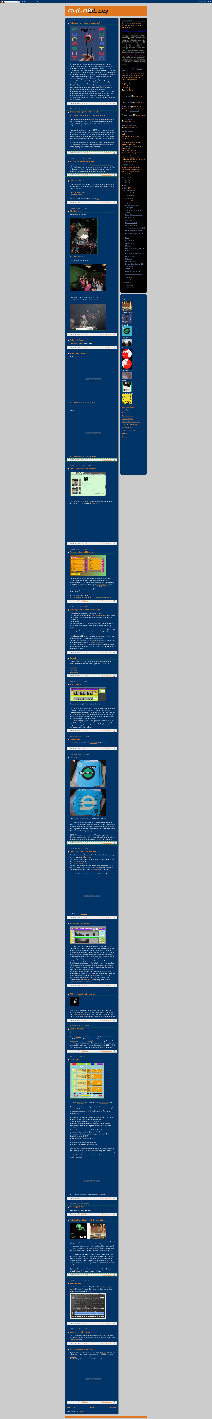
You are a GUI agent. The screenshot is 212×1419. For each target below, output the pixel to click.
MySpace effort (127, 427)
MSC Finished (76, 684)
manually (78, 1037)
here (97, 142)
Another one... (76, 1283)
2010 (126, 180)
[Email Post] (113, 103)
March (128, 285)
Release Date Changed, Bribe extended (87, 1220)
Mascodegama (74, 672)
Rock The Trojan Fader (77, 192)
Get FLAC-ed (75, 181)
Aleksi (84, 857)
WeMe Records (134, 111)
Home (92, 1407)
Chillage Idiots (74, 1339)
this (79, 1210)
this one (103, 1353)
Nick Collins (80, 1103)
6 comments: (107, 103)
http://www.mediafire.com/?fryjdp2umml (82, 402)
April (127, 282)
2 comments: (107, 153)
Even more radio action (80, 1332)
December (129, 190)
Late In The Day (127, 102)
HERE (127, 23)
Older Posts (113, 1407)
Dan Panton (73, 668)
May (127, 280)
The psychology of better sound (84, 112)
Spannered (93, 743)
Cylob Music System (128, 430)
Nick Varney (74, 670)
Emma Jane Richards (79, 1014)
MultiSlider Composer (79, 923)
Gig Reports (75, 211)
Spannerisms (75, 739)
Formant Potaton (127, 115)
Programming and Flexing (81, 552)
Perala (89, 857)
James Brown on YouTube (81, 1349)
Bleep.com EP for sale (129, 413)
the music (99, 839)
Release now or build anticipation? (85, 23)
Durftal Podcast (77, 1029)
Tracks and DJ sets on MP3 (131, 422)
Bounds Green (95, 503)
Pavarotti (73, 1357)
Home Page (125, 410)
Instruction (75, 1059)
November (129, 193)
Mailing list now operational (82, 161)
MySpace (84, 914)
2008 (126, 185)
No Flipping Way (77, 1207)
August (128, 201)
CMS (111, 946)
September (129, 198)
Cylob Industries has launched (83, 468)
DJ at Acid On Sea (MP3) (130, 424)
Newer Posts (71, 1407)
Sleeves (73, 757)
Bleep (123, 75)
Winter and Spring (78, 353)
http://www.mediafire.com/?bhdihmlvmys (83, 456)
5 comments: (107, 843)
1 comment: (107, 347)
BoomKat (129, 75)
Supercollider (104, 1103)
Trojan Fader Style (76, 195)
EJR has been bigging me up (82, 994)
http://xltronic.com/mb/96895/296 (80, 863)
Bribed (73, 658)
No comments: (107, 175)
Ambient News (126, 96)
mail (71, 99)
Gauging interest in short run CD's (85, 610)
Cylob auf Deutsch (78, 340)
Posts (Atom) (80, 1411)
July (127, 203)
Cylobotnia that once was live (83, 851)
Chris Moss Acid (79, 256)
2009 (126, 183)
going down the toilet (99, 615)
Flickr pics (125, 433)
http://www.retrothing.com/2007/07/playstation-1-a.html (87, 115)
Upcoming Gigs (127, 131)
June (127, 277)
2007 (126, 188)
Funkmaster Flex (101, 585)
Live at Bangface (127, 419)
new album (96, 869)
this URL (90, 1041)
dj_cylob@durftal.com (129, 146)
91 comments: (107, 652)
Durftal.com (73, 1041)
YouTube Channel (127, 416)
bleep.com (86, 501)
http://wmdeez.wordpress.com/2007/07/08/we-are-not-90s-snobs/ (90, 597)
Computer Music (88, 980)
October (128, 195)
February (129, 288)
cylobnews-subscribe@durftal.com (101, 165)
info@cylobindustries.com (97, 642)
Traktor (91, 975)
